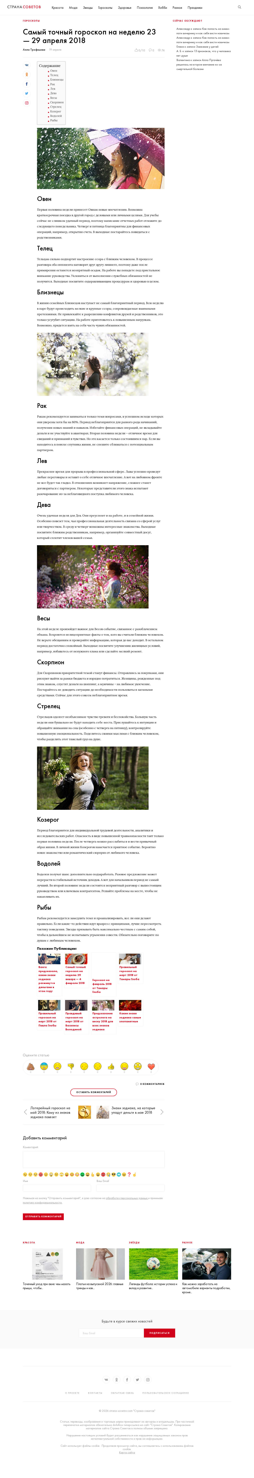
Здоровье (124, 7)
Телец (54, 75)
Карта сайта (127, 1452)
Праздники (195, 7)
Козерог (55, 111)
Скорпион (57, 102)
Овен (53, 70)
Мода (73, 7)
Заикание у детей (207, 47)
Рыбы (53, 120)
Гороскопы (105, 7)
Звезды (88, 7)
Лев (52, 88)
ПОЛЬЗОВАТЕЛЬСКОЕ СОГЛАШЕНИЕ (165, 1392)
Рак (52, 84)
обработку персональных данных (127, 1198)
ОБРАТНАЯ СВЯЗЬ (122, 1392)
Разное (177, 7)
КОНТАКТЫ (95, 1392)
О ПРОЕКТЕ (72, 1392)
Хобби (162, 7)
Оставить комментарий (93, 1092)
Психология (145, 7)
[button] (25, 1112)
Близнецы (56, 79)
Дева (53, 93)
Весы (53, 98)
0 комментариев (152, 1084)
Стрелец (55, 106)
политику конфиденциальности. (42, 1202)
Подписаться (159, 1333)
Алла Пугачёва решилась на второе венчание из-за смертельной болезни (199, 64)
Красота (57, 7)
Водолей (56, 116)
